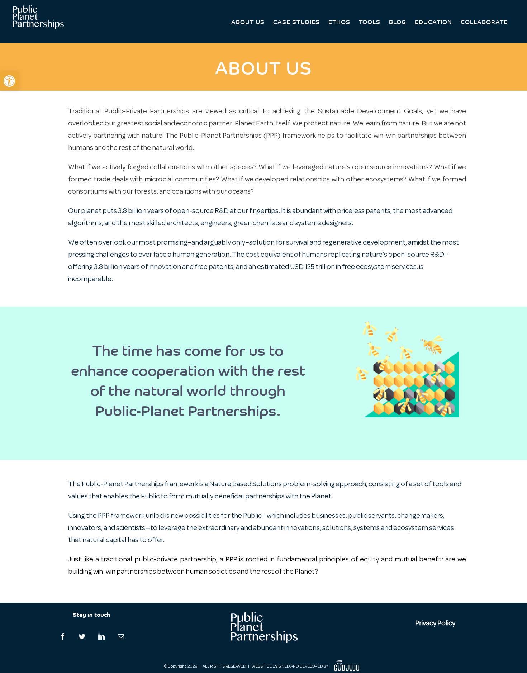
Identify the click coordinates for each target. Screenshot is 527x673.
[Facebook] (63, 636)
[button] (9, 81)
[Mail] (121, 636)
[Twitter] (82, 636)
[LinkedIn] (101, 636)
